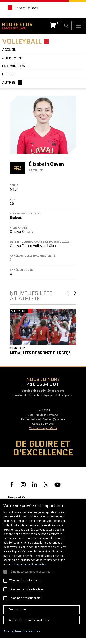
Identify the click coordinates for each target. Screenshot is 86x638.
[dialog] (43, 568)
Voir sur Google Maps (43, 428)
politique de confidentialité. (28, 564)
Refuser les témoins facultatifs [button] (29, 620)
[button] (21, 631)
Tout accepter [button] (18, 609)
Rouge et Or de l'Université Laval (17, 26)
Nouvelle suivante (75, 293)
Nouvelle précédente (67, 293)
